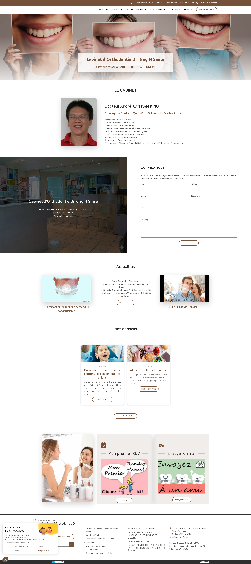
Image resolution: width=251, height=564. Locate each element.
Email (143, 195)
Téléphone (195, 195)
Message (145, 219)
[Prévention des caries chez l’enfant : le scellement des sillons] (102, 353)
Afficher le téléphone (208, 3)
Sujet (143, 207)
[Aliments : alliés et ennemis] (148, 353)
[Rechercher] (71, 544)
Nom (143, 184)
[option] (124, 469)
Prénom (194, 184)
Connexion (204, 561)
